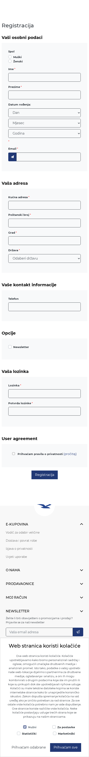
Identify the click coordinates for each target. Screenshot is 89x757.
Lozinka (13, 385)
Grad (11, 232)
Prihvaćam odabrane (29, 747)
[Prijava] (78, 632)
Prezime (14, 87)
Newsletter (21, 347)
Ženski (18, 61)
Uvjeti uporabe (16, 557)
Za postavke (66, 727)
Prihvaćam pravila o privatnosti (40, 454)
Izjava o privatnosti (19, 549)
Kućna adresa (18, 197)
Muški (17, 57)
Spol (11, 51)
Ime (11, 69)
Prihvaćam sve (66, 747)
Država (13, 250)
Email (12, 148)
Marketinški (66, 733)
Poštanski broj (18, 214)
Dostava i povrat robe (21, 540)
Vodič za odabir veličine (23, 532)
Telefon (13, 298)
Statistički (29, 733)
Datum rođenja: (19, 104)
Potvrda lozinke (19, 403)
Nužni (32, 727)
